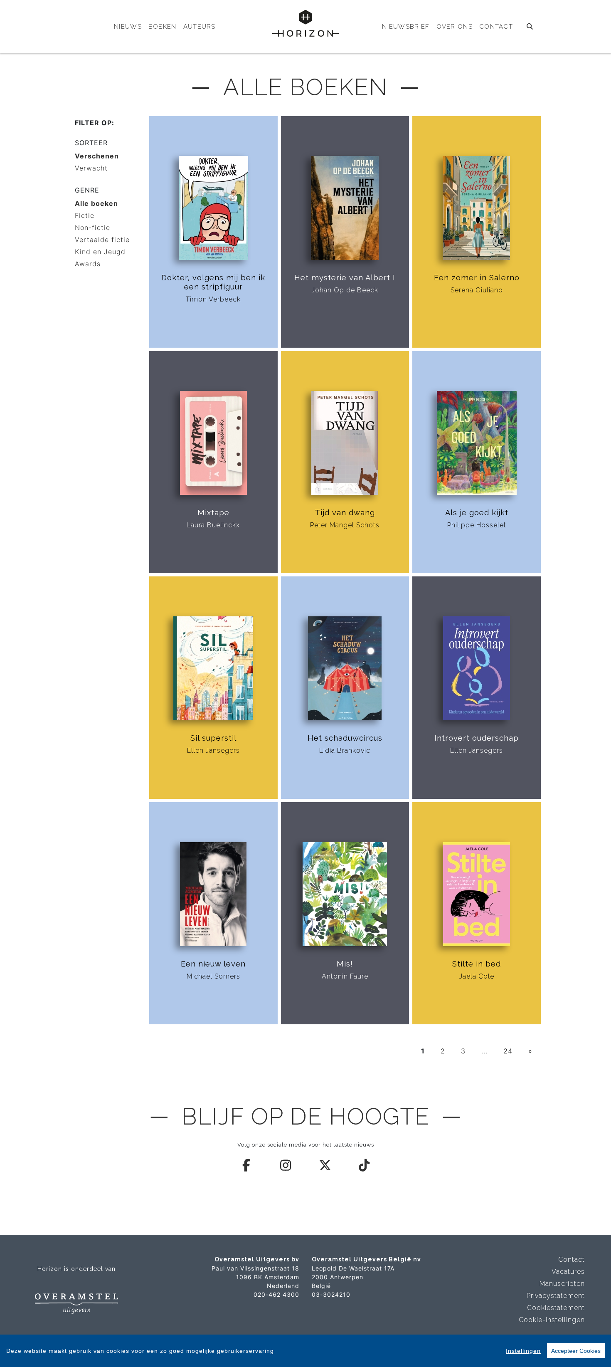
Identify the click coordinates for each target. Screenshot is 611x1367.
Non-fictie (92, 227)
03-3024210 (331, 1294)
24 (507, 1051)
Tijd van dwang (345, 512)
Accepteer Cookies (576, 1350)
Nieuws (128, 26)
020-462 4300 (276, 1294)
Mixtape (213, 512)
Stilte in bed (476, 963)
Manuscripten (562, 1284)
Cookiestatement (556, 1308)
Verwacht (91, 168)
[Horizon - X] (325, 1165)
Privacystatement (556, 1296)
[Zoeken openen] (530, 27)
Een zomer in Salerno (477, 277)
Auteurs (199, 26)
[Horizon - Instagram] (286, 1165)
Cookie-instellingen (552, 1320)
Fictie (84, 215)
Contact (496, 26)
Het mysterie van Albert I (344, 277)
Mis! (345, 963)
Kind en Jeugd (100, 251)
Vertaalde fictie (102, 239)
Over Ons (454, 26)
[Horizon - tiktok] (364, 1165)
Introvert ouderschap (476, 738)
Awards (88, 264)
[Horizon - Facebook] (247, 1165)
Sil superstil (213, 738)
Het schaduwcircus (345, 738)
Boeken (162, 26)
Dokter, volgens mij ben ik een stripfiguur (213, 282)
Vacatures (568, 1272)
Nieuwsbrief (405, 26)
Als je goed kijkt (476, 512)
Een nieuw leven (213, 963)
